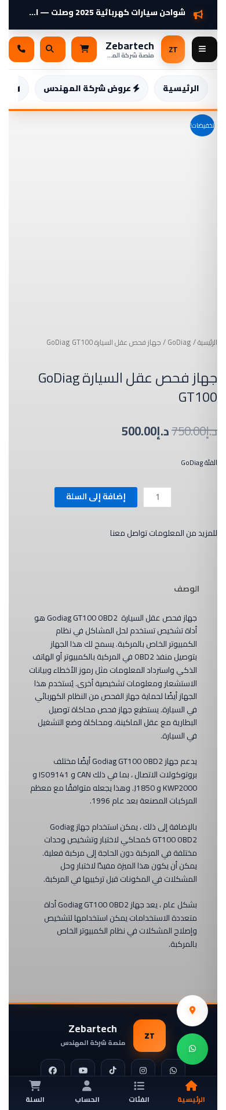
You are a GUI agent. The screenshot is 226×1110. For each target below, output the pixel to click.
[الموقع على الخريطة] (192, 1010)
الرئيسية (181, 88)
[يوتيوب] (83, 1071)
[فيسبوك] (53, 1071)
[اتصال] (21, 49)
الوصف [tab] (186, 588)
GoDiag (179, 342)
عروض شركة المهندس (88, 88)
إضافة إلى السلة (96, 496)
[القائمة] (204, 49)
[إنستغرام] (143, 1071)
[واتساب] (173, 1071)
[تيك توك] (113, 1071)
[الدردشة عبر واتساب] (192, 1049)
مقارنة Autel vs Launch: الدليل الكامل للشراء (104, 8)
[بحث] (52, 49)
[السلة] (84, 49)
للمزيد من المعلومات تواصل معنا (163, 532)
